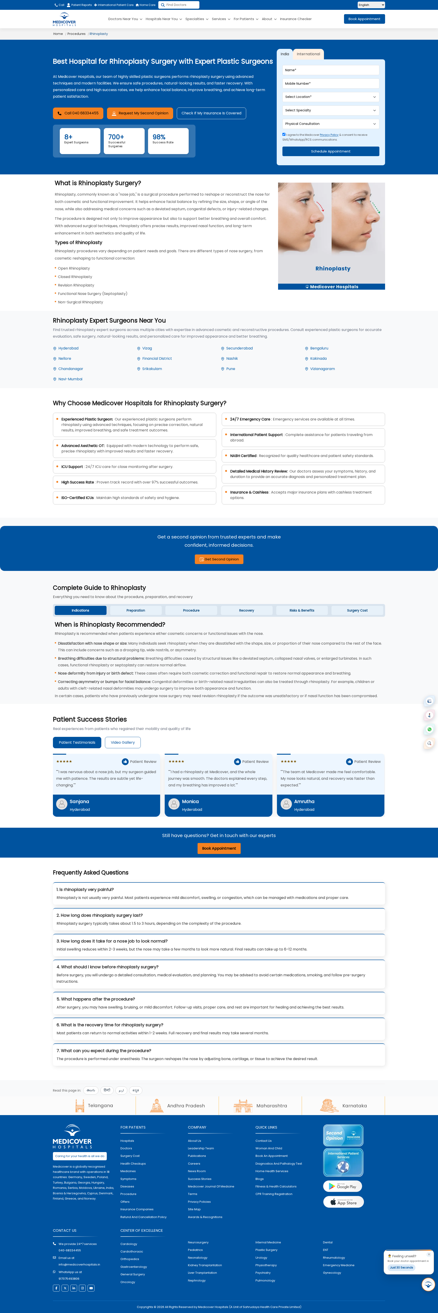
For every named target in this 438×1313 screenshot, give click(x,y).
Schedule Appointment (331, 151)
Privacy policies (199, 1202)
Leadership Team (201, 1148)
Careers (194, 1163)
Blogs (260, 1179)
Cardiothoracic (131, 1251)
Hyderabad (68, 348)
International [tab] (308, 54)
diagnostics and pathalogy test (279, 1163)
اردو (121, 1090)
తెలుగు (91, 1090)
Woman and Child (269, 1148)
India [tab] (285, 54)
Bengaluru (319, 348)
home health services (272, 1171)
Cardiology (128, 1244)
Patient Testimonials (77, 742)
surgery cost (130, 1156)
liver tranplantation (202, 1273)
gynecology (332, 1273)
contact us (264, 1141)
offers (125, 1202)
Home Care (147, 5)
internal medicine (268, 1242)
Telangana (100, 1105)
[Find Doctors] (429, 743)
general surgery (132, 1274)
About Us (194, 1141)
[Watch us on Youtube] (91, 1288)
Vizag (147, 348)
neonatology (197, 1257)
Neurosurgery (198, 1242)
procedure (128, 1194)
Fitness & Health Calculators (276, 1186)
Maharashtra (271, 1106)
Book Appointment (365, 18)
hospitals (127, 1141)
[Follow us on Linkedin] (73, 1288)
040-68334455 (70, 1250)
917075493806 (69, 1278)
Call (61, 5)
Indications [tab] (80, 610)
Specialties (195, 18)
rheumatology (334, 1257)
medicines (128, 1171)
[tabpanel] (219, 659)
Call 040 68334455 (82, 113)
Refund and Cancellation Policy (143, 1217)
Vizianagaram (322, 368)
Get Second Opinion (221, 559)
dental (328, 1242)
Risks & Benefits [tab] (302, 610)
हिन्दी (107, 1090)
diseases (127, 1186)
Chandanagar (70, 368)
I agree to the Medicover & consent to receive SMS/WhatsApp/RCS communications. (324, 137)
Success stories (199, 1179)
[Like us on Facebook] (56, 1288)
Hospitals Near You (162, 18)
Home (58, 34)
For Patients (244, 18)
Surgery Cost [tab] (357, 610)
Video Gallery (123, 742)
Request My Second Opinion (143, 113)
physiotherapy (266, 1265)
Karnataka (354, 1106)
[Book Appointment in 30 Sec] (428, 1284)
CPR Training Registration (274, 1194)
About (267, 18)
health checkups (133, 1163)
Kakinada (318, 358)
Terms (192, 1194)
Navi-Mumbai (70, 379)
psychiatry (263, 1273)
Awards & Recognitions (205, 1217)
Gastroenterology (133, 1267)
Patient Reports (81, 5)
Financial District (157, 358)
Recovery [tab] (246, 610)
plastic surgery (266, 1250)
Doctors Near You (123, 18)
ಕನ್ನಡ (136, 1090)
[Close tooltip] (428, 1254)
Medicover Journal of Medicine (211, 1186)
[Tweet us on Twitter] (65, 1288)
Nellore (64, 358)
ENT (325, 1250)
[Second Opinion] (429, 715)
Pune (230, 368)
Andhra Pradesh (186, 1106)
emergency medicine (339, 1265)
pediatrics (195, 1250)
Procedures (77, 34)
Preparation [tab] (136, 610)
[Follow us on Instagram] (82, 1288)
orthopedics (129, 1259)
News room (197, 1171)
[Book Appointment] (429, 701)
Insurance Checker (296, 18)
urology (261, 1257)
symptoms (128, 1179)
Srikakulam (152, 368)
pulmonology (265, 1280)
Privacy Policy (329, 135)
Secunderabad (239, 348)
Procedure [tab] (191, 610)
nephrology (197, 1280)
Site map (194, 1209)
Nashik (232, 358)
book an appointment (272, 1156)
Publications (197, 1156)
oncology (127, 1282)
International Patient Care (115, 5)
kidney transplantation (205, 1265)
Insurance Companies (137, 1209)
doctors (126, 1148)
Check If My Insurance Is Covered (211, 113)
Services (219, 18)
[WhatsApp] (429, 729)
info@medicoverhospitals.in (79, 1264)
